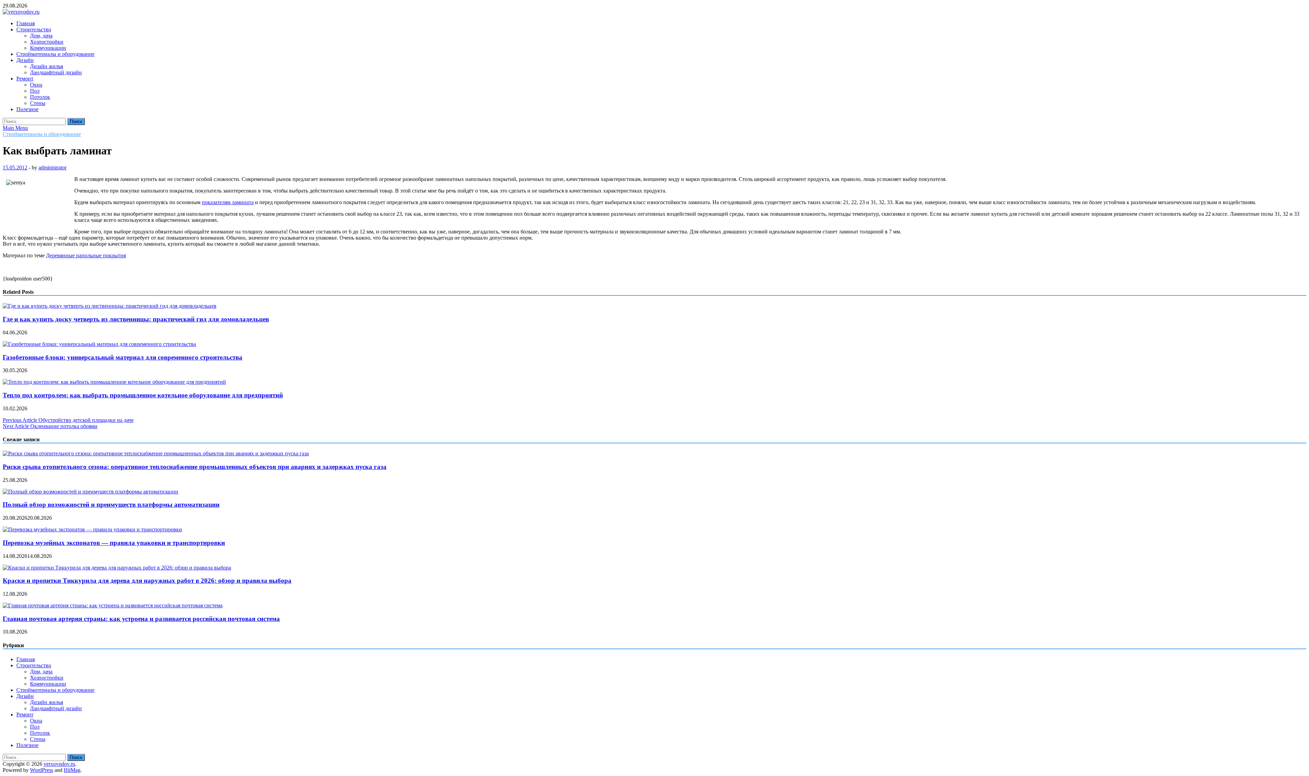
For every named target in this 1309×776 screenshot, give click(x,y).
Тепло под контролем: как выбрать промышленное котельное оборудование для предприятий (143, 395)
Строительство (33, 29)
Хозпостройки (46, 42)
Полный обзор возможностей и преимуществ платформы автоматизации (111, 504)
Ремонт (24, 78)
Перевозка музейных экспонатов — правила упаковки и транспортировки (114, 542)
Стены (37, 103)
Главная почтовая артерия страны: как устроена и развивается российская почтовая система (141, 618)
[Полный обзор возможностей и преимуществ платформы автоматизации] (90, 491)
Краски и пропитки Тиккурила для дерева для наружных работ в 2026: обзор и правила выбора (147, 580)
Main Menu (15, 128)
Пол (35, 91)
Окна (36, 85)
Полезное (27, 109)
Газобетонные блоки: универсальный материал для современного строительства (122, 357)
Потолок (40, 97)
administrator (52, 167)
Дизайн (25, 60)
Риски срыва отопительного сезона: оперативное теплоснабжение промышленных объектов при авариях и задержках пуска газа (195, 466)
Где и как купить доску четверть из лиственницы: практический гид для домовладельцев (136, 319)
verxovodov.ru (59, 764)
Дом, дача (41, 36)
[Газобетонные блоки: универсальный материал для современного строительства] (99, 344)
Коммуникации (48, 48)
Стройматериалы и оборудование (55, 54)
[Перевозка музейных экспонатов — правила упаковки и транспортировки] (92, 529)
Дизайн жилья (46, 66)
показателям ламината (228, 202)
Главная (25, 23)
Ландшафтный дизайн (56, 72)
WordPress (41, 770)
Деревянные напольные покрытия (86, 255)
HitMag (72, 770)
